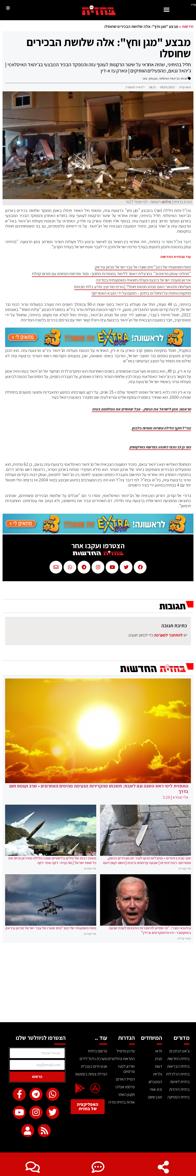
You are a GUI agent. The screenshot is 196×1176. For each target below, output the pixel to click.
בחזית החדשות (178, 1058)
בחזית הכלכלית (178, 1074)
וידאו (158, 1051)
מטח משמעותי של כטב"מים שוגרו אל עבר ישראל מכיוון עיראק (143, 267)
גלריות (157, 1074)
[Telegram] (35, 1094)
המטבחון (155, 1081)
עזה (145, 78)
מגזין (158, 1058)
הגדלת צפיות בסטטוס (91, 1074)
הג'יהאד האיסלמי (169, 78)
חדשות (187, 26)
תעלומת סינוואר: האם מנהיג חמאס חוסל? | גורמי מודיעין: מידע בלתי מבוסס (132, 286)
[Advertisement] (98, 984)
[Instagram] (35, 1112)
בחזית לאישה (180, 1081)
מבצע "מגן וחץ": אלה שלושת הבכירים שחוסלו (109, 48)
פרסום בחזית (97, 1051)
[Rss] (44, 1130)
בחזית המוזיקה (178, 1097)
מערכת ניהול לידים (93, 1058)
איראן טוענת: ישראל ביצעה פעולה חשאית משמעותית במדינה (143, 280)
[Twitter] (52, 1112)
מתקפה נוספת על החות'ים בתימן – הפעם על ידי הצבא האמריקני (141, 293)
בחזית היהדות (179, 1089)
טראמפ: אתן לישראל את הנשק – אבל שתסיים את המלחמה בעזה (141, 409)
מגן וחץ (153, 78)
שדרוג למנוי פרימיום (126, 1069)
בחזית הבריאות (178, 1066)
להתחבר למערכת (168, 635)
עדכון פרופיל (125, 1051)
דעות (158, 1066)
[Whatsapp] (52, 1094)
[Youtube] (19, 1112)
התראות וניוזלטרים (121, 1058)
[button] (167, 10)
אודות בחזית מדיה (121, 1102)
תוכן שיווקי (155, 1097)
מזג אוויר (156, 1089)
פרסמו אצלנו (125, 1086)
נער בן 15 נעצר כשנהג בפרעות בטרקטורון (160, 447)
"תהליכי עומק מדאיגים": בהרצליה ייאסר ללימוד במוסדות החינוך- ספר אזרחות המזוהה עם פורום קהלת (111, 273)
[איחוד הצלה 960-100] (98, 345)
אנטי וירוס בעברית (94, 1066)
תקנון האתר (126, 1094)
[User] (27, 1130)
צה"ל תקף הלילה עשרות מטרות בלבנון (161, 428)
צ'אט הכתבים (179, 1051)
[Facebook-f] (19, 1094)
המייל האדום (125, 1079)
